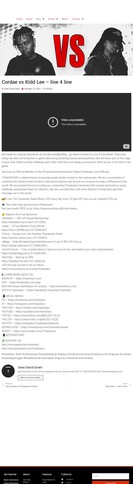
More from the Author (31, 377)
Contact (76, 19)
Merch (65, 19)
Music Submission (11, 480)
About (29, 19)
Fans (38, 19)
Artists (51, 19)
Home (19, 19)
